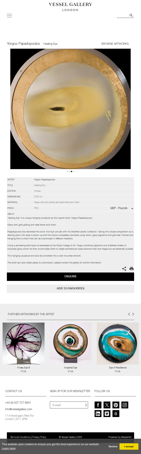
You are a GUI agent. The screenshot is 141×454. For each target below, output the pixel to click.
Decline (113, 446)
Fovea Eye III (23, 368)
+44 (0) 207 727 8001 (18, 403)
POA (23, 372)
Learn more (9, 448)
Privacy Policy (39, 437)
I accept (129, 446)
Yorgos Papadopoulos (23, 44)
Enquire (70, 276)
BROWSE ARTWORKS (115, 44)
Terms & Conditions (20, 437)
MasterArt (126, 437)
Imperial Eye (70, 368)
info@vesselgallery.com (18, 409)
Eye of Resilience (118, 368)
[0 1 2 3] (70, 113)
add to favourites (70, 288)
